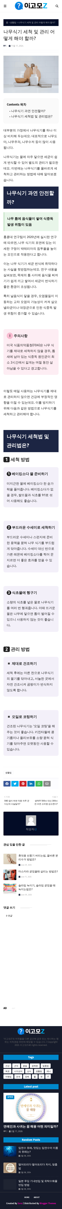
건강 (7, 1066)
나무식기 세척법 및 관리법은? (31, 116)
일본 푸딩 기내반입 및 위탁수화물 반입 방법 (37, 1183)
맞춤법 (46, 1066)
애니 (49, 1071)
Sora (20, 1203)
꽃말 (25, 1066)
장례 (27, 1077)
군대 (16, 1066)
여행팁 (8, 1077)
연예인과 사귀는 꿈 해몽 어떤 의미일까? (30, 1126)
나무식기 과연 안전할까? (28, 111)
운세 (18, 1077)
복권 (7, 1071)
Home (26, 1197)
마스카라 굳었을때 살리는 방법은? (38, 871)
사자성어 (18, 1071)
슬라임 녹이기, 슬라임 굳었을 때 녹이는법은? (36, 887)
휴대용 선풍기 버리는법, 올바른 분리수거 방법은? (38, 857)
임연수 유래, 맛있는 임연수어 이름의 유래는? (38, 1150)
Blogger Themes (48, 1203)
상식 (29, 1071)
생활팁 (13, 22)
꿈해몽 (35, 1066)
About (37, 1197)
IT (48, 1077)
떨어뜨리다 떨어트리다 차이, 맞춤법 (37, 1166)
